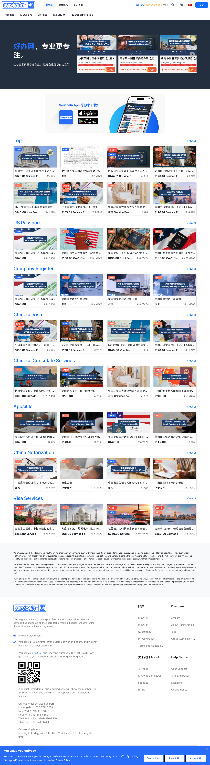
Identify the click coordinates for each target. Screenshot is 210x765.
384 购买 (190, 212)
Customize (152, 758)
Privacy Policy (146, 638)
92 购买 (51, 175)
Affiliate (175, 617)
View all (192, 140)
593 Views (49, 533)
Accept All (195, 758)
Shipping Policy (180, 675)
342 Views (142, 441)
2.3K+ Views (188, 257)
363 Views (142, 303)
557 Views (189, 395)
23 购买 (98, 395)
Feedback (143, 682)
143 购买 (50, 212)
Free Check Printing (82, 14)
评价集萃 (42, 14)
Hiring (141, 689)
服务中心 (63, 5)
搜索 (173, 631)
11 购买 (51, 441)
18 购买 (98, 441)
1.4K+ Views (49, 395)
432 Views (96, 487)
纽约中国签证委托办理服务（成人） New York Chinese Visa (179, 60)
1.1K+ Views (96, 257)
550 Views (142, 257)
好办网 (49, 5)
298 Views (49, 257)
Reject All (174, 758)
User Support (179, 668)
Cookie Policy (62, 760)
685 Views (96, 303)
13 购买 (191, 441)
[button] (192, 54)
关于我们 (143, 668)
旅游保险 (9, 14)
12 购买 (144, 487)
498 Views (96, 533)
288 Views (189, 533)
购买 (110, 69)
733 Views (49, 487)
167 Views (96, 175)
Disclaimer (177, 682)
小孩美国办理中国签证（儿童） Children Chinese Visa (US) (96, 60)
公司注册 (78, 5)
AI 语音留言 (26, 14)
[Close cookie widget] (207, 749)
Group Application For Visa (186, 638)
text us (38, 652)
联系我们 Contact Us (149, 675)
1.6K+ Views (142, 533)
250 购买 (97, 212)
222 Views (189, 487)
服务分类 (143, 624)
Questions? (144, 631)
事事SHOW (59, 14)
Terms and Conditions (151, 645)
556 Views (189, 303)
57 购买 (144, 175)
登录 (201, 5)
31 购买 (144, 212)
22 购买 (191, 175)
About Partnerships (182, 624)
